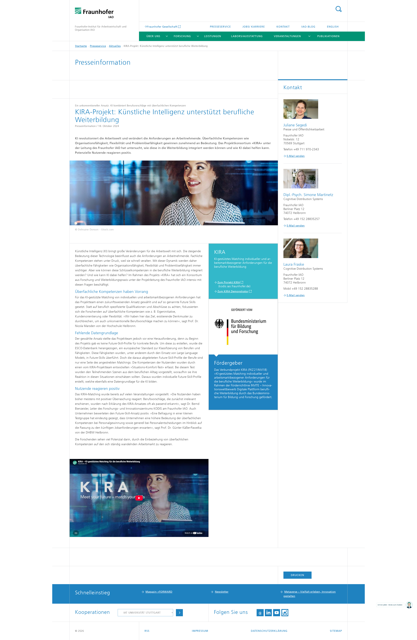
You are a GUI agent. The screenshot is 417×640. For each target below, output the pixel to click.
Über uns (153, 36)
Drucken (297, 575)
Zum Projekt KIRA (229, 282)
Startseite (81, 46)
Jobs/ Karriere (253, 26)
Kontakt (283, 26)
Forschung (182, 36)
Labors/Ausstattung (247, 36)
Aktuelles (115, 46)
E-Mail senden (296, 156)
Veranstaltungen (287, 36)
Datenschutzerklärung (269, 630)
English (333, 26)
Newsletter (221, 591)
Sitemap (336, 630)
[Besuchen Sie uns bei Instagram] (284, 612)
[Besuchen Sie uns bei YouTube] (276, 612)
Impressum (200, 630)
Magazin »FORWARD (159, 591)
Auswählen (179, 612)
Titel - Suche (338, 9)
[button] (409, 605)
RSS (147, 630)
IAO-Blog (308, 26)
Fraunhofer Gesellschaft (162, 26)
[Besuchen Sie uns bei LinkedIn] (268, 612)
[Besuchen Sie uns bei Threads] (260, 612)
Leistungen (212, 36)
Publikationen (328, 36)
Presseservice (220, 26)
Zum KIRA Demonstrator (233, 291)
